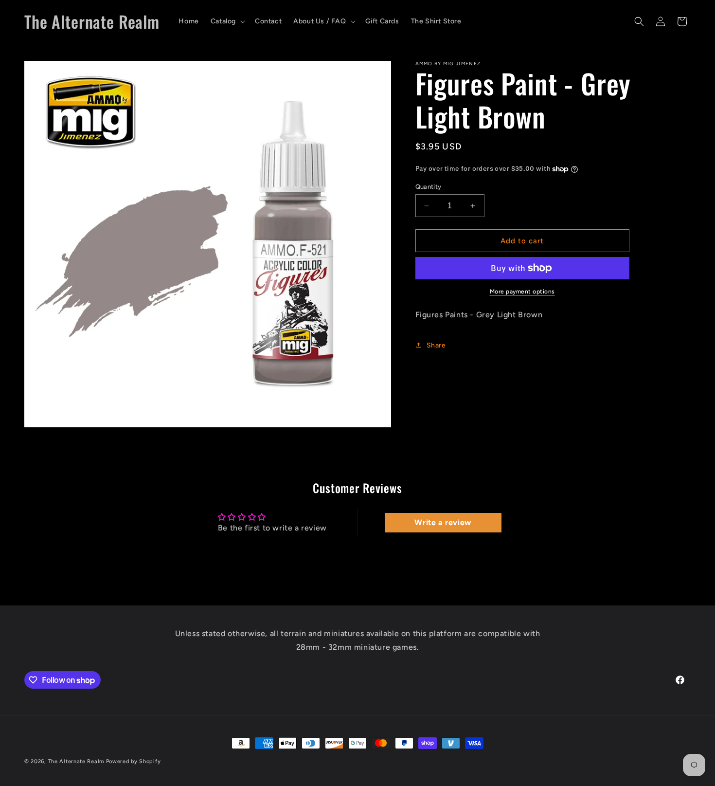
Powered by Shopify (133, 761)
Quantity (428, 186)
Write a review (442, 522)
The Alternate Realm (76, 761)
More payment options (522, 291)
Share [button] (436, 345)
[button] (227, 21)
